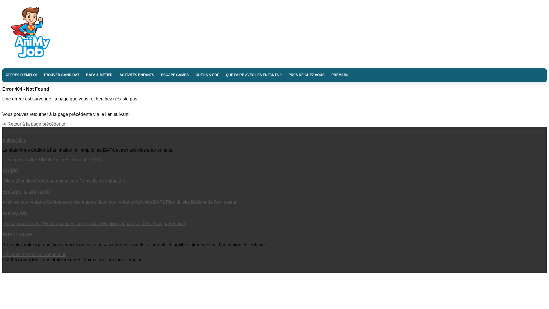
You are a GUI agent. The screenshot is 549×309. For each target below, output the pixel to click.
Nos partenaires (170, 223)
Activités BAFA (150, 202)
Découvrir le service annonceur (33, 254)
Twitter (30, 159)
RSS (96, 159)
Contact (93, 223)
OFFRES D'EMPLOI (21, 75)
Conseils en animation (102, 181)
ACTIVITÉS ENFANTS (137, 75)
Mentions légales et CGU (127, 223)
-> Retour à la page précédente (33, 124)
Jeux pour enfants (116, 202)
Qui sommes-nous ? (22, 223)
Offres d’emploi (17, 181)
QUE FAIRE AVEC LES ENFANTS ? (254, 75)
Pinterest (62, 159)
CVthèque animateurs (56, 181)
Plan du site (178, 202)
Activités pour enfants (24, 202)
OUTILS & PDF (207, 75)
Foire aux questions (64, 223)
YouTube (81, 159)
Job (14, 140)
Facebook (12, 159)
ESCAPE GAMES (175, 75)
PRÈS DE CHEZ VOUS (307, 75)
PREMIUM (339, 75)
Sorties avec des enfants (72, 202)
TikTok (44, 159)
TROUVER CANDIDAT (61, 75)
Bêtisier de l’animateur (213, 202)
